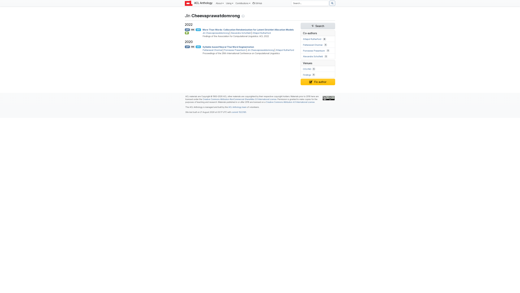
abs (198, 30)
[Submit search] (332, 3)
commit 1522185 (239, 112)
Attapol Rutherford (261, 33)
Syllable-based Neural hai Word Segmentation (228, 46)
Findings (307, 74)
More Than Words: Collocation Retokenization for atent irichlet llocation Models (248, 29)
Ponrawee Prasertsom (235, 50)
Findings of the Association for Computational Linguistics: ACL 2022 (236, 36)
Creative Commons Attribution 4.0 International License (290, 102)
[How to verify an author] (243, 15)
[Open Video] (187, 33)
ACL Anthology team (237, 107)
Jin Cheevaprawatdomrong (216, 33)
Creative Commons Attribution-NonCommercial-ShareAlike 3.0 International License (240, 99)
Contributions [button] (241, 3)
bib (192, 30)
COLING (307, 69)
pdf (187, 30)
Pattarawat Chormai (212, 50)
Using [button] (228, 3)
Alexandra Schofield (241, 33)
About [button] (219, 3)
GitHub (258, 3)
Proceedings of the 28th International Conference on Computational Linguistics (241, 53)
